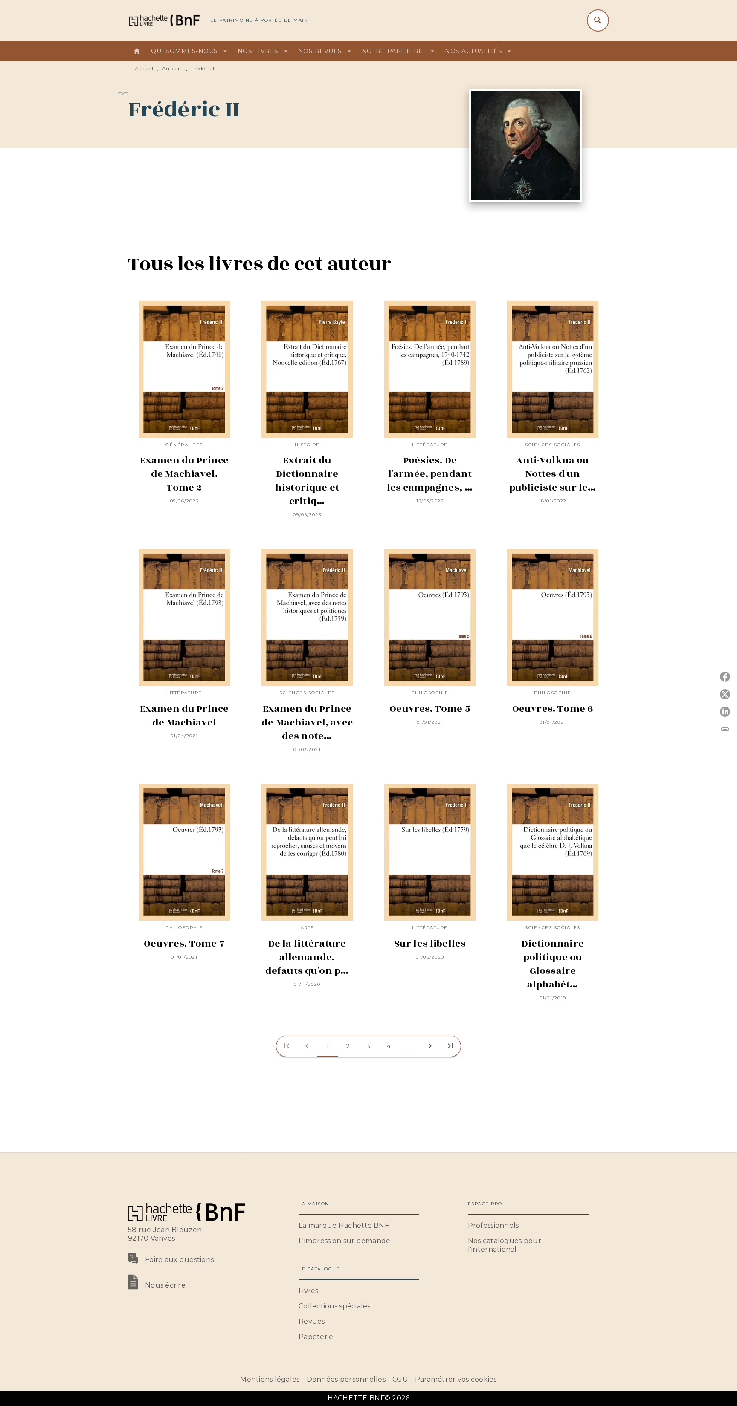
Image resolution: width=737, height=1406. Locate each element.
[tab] (137, 51)
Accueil (144, 68)
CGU (400, 1379)
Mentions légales (269, 1379)
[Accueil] (164, 20)
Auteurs (172, 68)
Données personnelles (346, 1379)
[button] (327, 1046)
